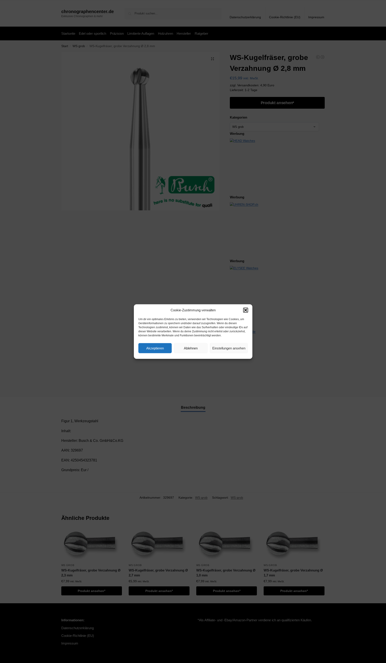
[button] (245, 310)
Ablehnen (191, 348)
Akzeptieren (155, 348)
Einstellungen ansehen (228, 348)
